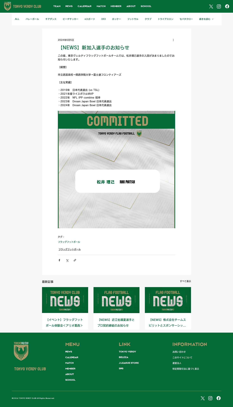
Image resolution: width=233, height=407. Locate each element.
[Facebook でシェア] (59, 260)
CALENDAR (71, 357)
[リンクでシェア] (74, 260)
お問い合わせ (179, 352)
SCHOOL (70, 380)
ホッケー (116, 19)
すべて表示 (185, 281)
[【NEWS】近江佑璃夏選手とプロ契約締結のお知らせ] (117, 300)
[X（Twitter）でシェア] (67, 260)
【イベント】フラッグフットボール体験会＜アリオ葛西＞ (64, 322)
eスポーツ (90, 19)
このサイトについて (182, 357)
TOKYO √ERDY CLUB (30, 369)
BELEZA (123, 357)
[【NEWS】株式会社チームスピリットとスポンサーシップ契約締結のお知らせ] (168, 300)
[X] (210, 6)
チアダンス (50, 19)
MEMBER (70, 369)
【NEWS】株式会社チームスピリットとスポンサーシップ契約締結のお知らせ (167, 323)
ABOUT (69, 374)
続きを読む (204, 19)
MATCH (69, 363)
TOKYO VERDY (127, 352)
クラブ (148, 19)
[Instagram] (219, 6)
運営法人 (176, 363)
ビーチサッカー (70, 19)
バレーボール (32, 19)
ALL (17, 19)
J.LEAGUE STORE (129, 363)
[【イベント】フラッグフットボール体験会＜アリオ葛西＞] (65, 300)
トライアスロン (165, 19)
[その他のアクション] (173, 40)
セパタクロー (186, 19)
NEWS (68, 352)
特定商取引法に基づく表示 (185, 369)
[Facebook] (227, 6)
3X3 (103, 19)
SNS (121, 369)
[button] (57, 6)
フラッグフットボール (69, 242)
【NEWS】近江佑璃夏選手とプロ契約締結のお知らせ (116, 322)
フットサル (132, 19)
